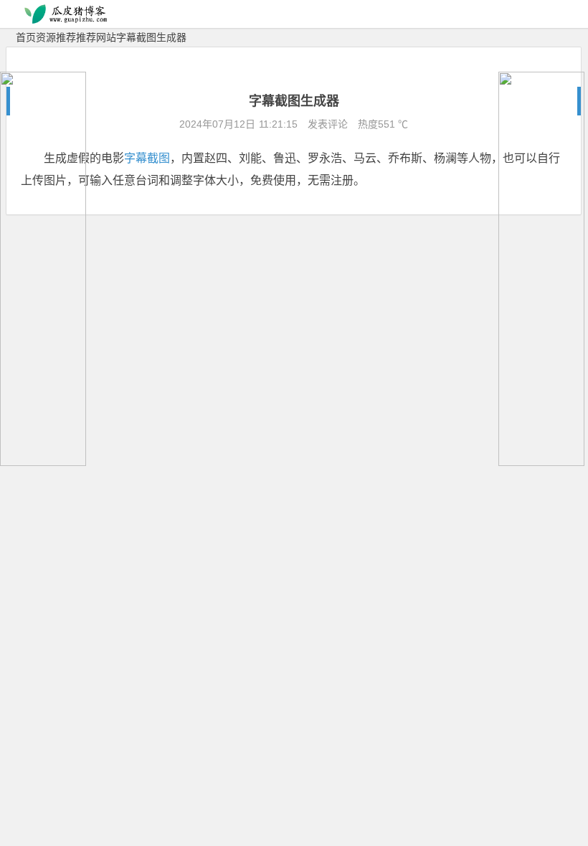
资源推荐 (56, 37)
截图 (158, 158)
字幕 (135, 158)
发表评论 (326, 124)
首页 (26, 37)
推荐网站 (96, 37)
